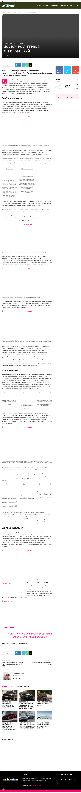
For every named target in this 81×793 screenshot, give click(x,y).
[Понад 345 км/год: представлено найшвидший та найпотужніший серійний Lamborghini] (9, 716)
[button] (77, 5)
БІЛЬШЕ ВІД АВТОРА (22, 687)
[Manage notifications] (3, 789)
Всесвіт (15, 12)
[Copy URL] (30, 65)
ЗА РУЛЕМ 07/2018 (23, 643)
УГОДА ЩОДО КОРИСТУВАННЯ (63, 791)
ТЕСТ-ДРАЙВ (54, 5)
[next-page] (5, 733)
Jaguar (7, 643)
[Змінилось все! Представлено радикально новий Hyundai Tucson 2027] (9, 695)
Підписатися (75, 66)
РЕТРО (71, 5)
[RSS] (70, 1)
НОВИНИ (45, 5)
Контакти (74, 791)
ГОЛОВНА (38, 5)
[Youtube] (78, 1)
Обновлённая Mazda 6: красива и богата (42, 663)
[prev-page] (3, 733)
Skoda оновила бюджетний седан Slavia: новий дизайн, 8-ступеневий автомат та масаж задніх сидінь (27, 705)
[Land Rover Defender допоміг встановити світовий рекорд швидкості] (44, 716)
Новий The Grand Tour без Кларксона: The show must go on (44, 703)
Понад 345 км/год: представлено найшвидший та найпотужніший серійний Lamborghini (8, 726)
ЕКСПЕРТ (64, 5)
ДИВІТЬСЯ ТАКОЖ (8, 687)
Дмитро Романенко (12, 55)
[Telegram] (73, 1)
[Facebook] (65, 1)
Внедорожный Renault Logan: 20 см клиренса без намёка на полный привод (12, 664)
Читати (67, 66)
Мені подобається (59, 67)
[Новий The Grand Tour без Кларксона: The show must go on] (44, 695)
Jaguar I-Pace (14, 643)
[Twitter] (75, 1)
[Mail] (67, 1)
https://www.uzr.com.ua (18, 675)
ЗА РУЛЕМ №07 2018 (8, 628)
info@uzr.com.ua (36, 785)
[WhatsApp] (27, 65)
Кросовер (21, 43)
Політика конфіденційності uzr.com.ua (45, 791)
